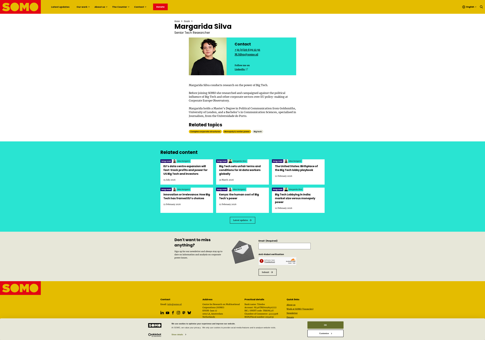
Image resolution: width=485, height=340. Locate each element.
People (187, 21)
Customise (324, 333)
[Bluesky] (189, 312)
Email (268, 240)
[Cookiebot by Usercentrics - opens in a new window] (155, 335)
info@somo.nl (174, 304)
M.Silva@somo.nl (246, 54)
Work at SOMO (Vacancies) (300, 309)
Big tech (258, 131)
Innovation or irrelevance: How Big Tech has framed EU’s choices (186, 196)
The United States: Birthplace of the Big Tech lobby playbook (296, 168)
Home (177, 21)
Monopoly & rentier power (237, 131)
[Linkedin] (162, 312)
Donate (290, 317)
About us (99, 6)
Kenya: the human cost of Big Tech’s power (239, 196)
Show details (177, 334)
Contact (139, 6)
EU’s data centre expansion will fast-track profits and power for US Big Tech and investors (185, 170)
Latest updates (60, 6)
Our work (82, 6)
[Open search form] (481, 7)
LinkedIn (241, 69)
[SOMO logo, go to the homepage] (20, 7)
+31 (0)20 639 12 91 (247, 49)
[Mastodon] (184, 312)
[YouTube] (167, 312)
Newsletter (292, 313)
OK (325, 325)
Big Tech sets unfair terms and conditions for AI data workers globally (240, 170)
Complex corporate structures (205, 131)
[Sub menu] (88, 7)
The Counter (119, 6)
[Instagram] (178, 312)
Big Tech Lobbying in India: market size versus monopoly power (295, 198)
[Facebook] (173, 312)
